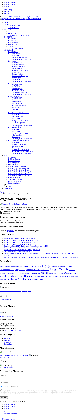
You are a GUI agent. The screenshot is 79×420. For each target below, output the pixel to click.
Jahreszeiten (72, 270)
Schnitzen (54, 276)
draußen (20, 266)
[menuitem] (41, 10)
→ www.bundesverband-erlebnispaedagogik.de (15, 291)
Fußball (33, 270)
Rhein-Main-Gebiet (13, 276)
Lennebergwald (35, 273)
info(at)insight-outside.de (13, 330)
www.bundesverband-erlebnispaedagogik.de (14, 355)
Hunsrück (46, 270)
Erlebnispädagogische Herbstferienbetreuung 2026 (20, 242)
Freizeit (28, 270)
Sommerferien (66, 276)
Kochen (22, 273)
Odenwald (61, 273)
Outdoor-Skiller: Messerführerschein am (17, 251)
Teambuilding (3, 279)
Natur (55, 273)
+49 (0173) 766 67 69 (13, 17)
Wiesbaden (24, 279)
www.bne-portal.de (6, 367)
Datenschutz (8, 344)
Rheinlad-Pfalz (41, 276)
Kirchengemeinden (14, 273)
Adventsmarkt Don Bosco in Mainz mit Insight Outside (22, 250)
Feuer (16, 270)
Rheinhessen (31, 275)
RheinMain (48, 276)
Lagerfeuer (27, 273)
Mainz (44, 272)
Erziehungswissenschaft (57, 266)
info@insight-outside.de (33, 17)
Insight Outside (59, 269)
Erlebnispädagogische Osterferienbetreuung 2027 (20, 244)
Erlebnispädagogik (39, 266)
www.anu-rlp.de (5, 357)
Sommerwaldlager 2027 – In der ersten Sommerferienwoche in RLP (26, 246)
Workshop (34, 279)
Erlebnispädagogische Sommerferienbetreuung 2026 (21, 240)
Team (76, 276)
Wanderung (15, 279)
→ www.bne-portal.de (7, 316)
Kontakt (6, 13)
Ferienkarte (11, 270)
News (2, 192)
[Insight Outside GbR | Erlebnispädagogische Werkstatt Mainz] (20, 19)
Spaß (73, 276)
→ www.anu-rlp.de (6, 299)
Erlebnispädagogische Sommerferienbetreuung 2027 (21, 248)
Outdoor (68, 273)
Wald (9, 279)
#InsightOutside (5, 266)
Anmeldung (8, 10)
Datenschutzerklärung (18, 390)
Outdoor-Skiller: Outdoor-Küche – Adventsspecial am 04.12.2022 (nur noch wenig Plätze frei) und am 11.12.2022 (41, 257)
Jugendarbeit (3, 273)
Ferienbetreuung (68, 266)
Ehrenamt (25, 266)
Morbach (51, 273)
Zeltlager (41, 279)
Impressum (7, 342)
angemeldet (10, 231)
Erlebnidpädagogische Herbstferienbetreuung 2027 (20, 239)
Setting (59, 276)
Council (16, 266)
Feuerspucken (22, 270)
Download (7, 11)
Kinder (8, 273)
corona (12, 266)
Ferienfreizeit (4, 270)
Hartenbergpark (39, 270)
